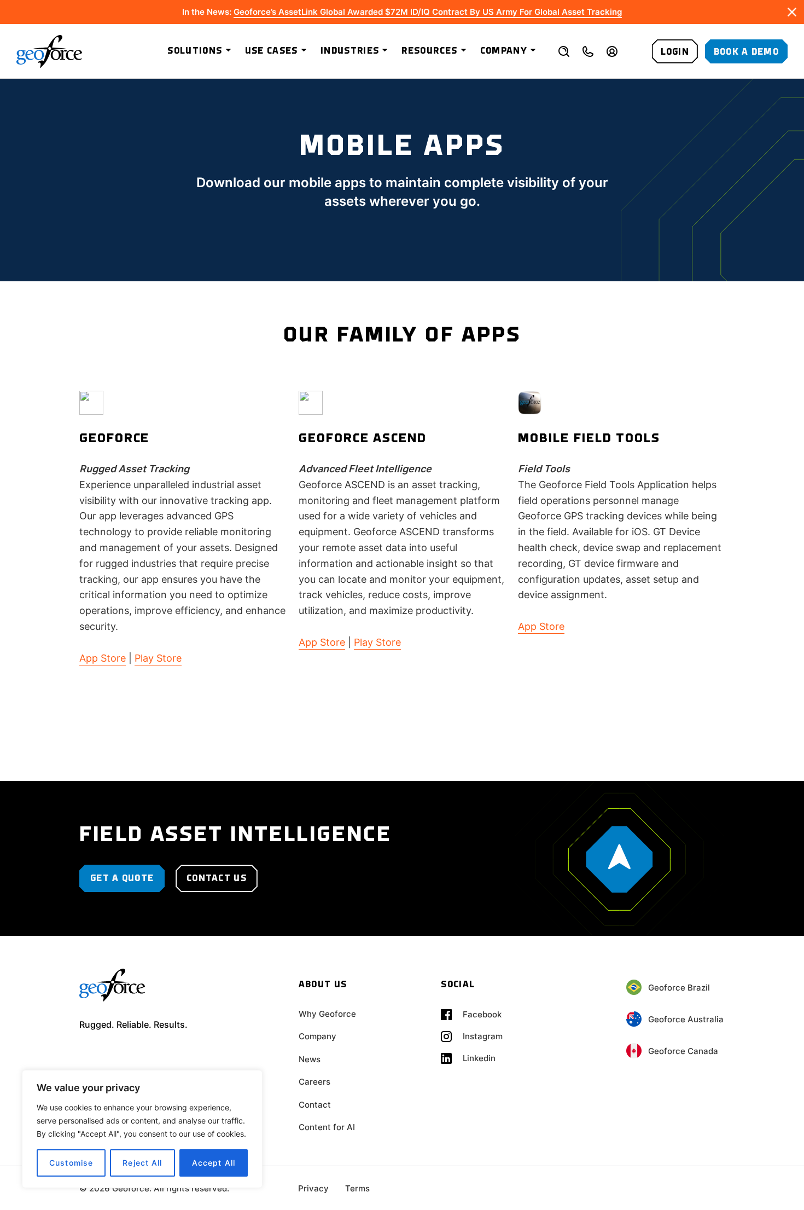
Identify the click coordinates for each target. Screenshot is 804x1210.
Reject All (142, 1162)
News (310, 1059)
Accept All (213, 1162)
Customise (71, 1162)
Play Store (158, 658)
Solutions (194, 51)
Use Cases (271, 51)
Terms (357, 1188)
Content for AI (327, 1127)
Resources (429, 51)
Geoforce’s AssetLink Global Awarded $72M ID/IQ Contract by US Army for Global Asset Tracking (428, 12)
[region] (142, 1129)
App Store (102, 658)
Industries (350, 51)
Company (504, 51)
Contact (315, 1104)
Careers (314, 1081)
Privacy (313, 1188)
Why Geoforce (327, 1014)
